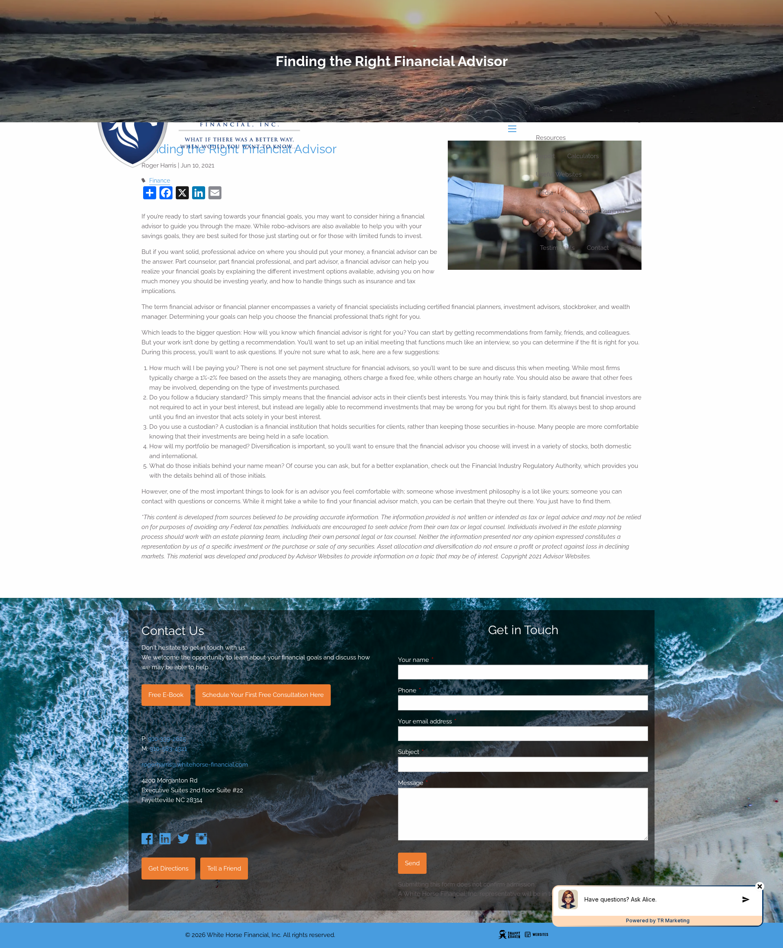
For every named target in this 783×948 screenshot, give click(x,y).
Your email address (454, 721)
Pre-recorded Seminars (593, 211)
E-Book (631, 247)
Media (544, 192)
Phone (437, 690)
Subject (438, 752)
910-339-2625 (167, 739)
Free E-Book (166, 695)
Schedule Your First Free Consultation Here (263, 695)
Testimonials (557, 247)
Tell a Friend (224, 868)
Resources (551, 137)
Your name (443, 660)
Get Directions (168, 868)
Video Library (554, 229)
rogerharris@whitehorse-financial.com (195, 764)
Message (440, 783)
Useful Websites (559, 174)
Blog (542, 211)
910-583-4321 (168, 748)
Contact (598, 247)
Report (545, 156)
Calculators (583, 156)
